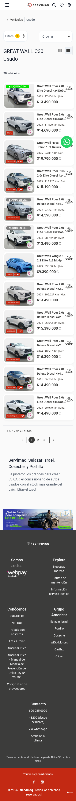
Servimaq (26, 790)
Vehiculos (16, 19)
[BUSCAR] (54, 5)
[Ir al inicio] (38, 5)
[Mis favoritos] (61, 5)
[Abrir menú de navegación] (7, 5)
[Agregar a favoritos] (30, 103)
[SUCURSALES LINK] (69, 5)
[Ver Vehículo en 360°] (69, 88)
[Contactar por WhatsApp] (67, 142)
